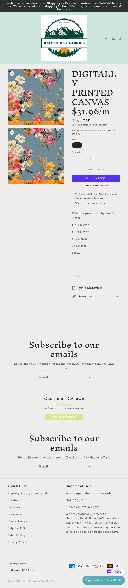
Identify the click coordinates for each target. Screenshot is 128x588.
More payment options (96, 185)
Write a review (64, 417)
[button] (6, 38)
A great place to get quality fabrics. (30, 493)
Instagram (14, 514)
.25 (77, 145)
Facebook (14, 507)
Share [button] (78, 276)
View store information (90, 203)
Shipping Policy (18, 528)
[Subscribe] (88, 377)
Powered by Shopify (48, 581)
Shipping (77, 124)
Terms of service (18, 521)
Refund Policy (17, 535)
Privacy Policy (17, 542)
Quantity (77, 152)
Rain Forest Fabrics (26, 581)
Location (13, 500)
